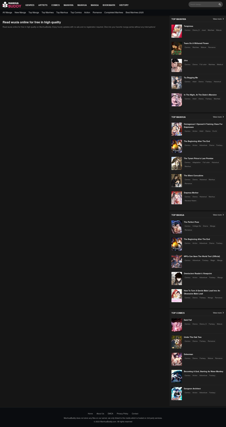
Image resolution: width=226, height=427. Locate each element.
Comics (55, 5)
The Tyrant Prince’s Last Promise (198, 158)
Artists (42, 5)
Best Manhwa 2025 (135, 12)
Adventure (203, 145)
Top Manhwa (48, 12)
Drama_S (196, 30)
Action (87, 12)
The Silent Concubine (193, 175)
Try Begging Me (191, 77)
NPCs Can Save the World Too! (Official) (202, 256)
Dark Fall (188, 320)
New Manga (20, 12)
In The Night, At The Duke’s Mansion (200, 94)
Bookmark (109, 5)
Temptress (188, 26)
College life (197, 226)
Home (90, 413)
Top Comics (76, 12)
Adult (194, 81)
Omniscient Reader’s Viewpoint (198, 273)
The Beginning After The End (197, 141)
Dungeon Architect (192, 388)
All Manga (7, 12)
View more (217, 19)
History (124, 5)
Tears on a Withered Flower (196, 43)
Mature (218, 30)
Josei (204, 30)
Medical (220, 64)
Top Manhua (62, 12)
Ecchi (215, 131)
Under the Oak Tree (193, 337)
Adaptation (197, 162)
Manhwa (69, 5)
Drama (195, 64)
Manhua (82, 5)
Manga (95, 5)
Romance (97, 12)
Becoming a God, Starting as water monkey (203, 371)
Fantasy (209, 81)
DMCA (110, 413)
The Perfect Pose (191, 222)
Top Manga (34, 12)
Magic (213, 260)
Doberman (188, 354)
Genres (29, 5)
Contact (135, 413)
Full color (203, 64)
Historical (217, 81)
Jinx (186, 60)
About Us (100, 413)
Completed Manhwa (113, 12)
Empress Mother (191, 192)
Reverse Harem (190, 200)
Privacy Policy (122, 413)
